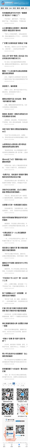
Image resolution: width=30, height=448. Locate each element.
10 (14, 385)
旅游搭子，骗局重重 (9, 86)
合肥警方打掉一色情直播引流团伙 (14, 205)
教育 (18, 8)
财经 (14, 8)
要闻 (2, 8)
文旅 (26, 8)
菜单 (28, 6)
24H (10, 8)
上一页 (9, 383)
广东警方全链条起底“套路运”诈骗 (14, 43)
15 (18, 385)
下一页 (22, 385)
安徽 (6, 8)
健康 (22, 8)
